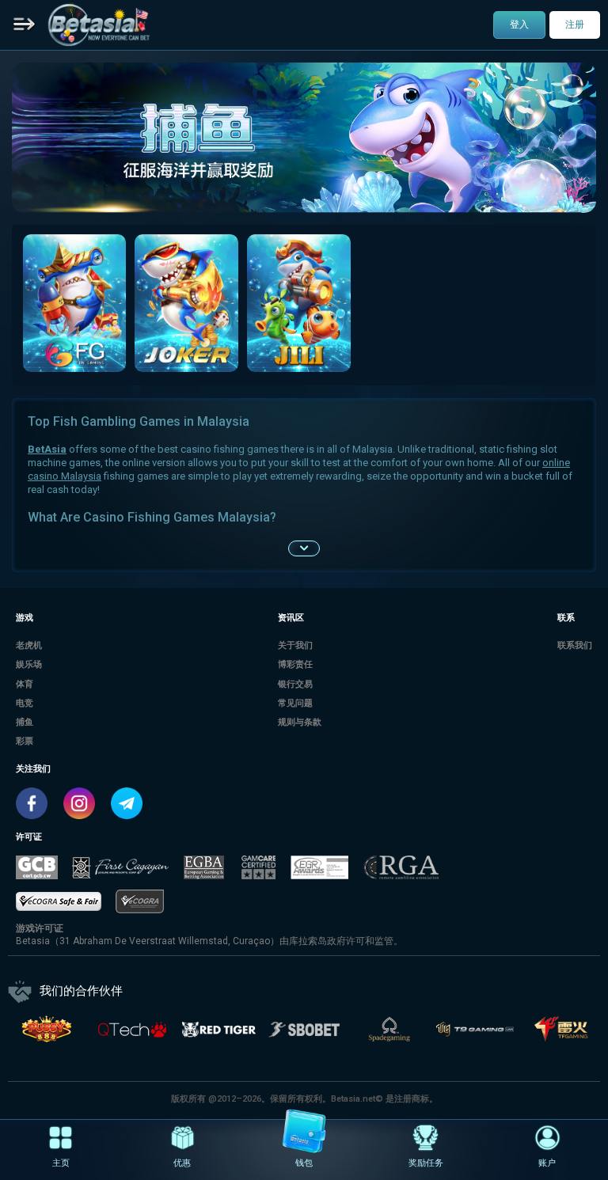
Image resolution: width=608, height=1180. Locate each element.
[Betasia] (99, 24)
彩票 (24, 741)
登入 (519, 24)
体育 (24, 684)
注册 (574, 24)
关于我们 (295, 645)
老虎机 (29, 645)
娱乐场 (29, 664)
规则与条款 (299, 722)
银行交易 (295, 684)
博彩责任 (295, 664)
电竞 (24, 703)
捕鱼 (24, 722)
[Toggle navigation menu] (24, 25)
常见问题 (295, 703)
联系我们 (574, 645)
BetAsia (47, 449)
